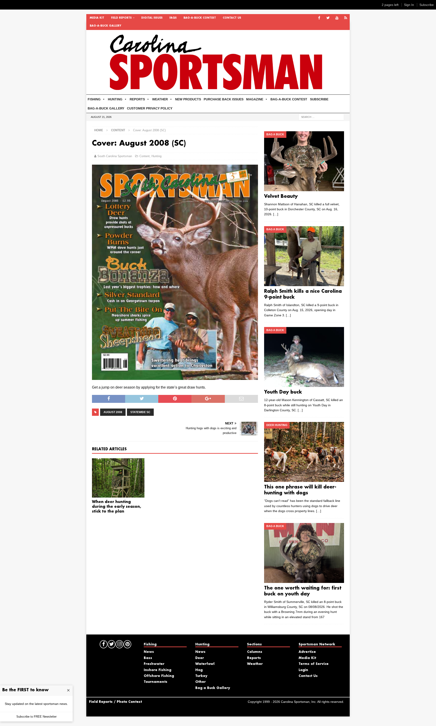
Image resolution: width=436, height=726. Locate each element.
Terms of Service (314, 664)
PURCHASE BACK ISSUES (223, 99)
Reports (254, 658)
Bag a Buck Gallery (212, 688)
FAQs (173, 18)
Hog (199, 670)
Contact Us (232, 18)
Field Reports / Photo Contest (115, 702)
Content (144, 156)
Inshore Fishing (157, 670)
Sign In (409, 5)
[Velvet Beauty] (304, 161)
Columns (254, 652)
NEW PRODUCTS (188, 99)
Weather (255, 664)
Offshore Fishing (159, 676)
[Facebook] (319, 18)
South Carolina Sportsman (114, 156)
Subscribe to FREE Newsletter (36, 716)
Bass (148, 658)
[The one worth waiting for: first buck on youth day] (304, 553)
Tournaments (155, 682)
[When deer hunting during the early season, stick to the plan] (118, 478)
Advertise (307, 652)
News (149, 652)
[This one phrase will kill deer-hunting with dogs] (304, 452)
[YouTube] (337, 18)
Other (200, 682)
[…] (275, 214)
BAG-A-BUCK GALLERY (105, 26)
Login (303, 670)
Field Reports (121, 18)
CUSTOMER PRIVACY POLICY (149, 108)
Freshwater (154, 664)
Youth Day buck (283, 392)
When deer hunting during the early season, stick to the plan (116, 506)
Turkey (201, 676)
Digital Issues (152, 18)
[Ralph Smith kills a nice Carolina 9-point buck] (304, 256)
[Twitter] (328, 18)
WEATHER (160, 99)
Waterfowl (205, 664)
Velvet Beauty (281, 196)
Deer (199, 658)
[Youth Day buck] (304, 357)
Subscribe (426, 5)
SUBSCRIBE (319, 99)
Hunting (156, 156)
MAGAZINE (254, 99)
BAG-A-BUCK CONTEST (199, 18)
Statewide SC (140, 412)
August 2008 (113, 412)
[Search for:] (321, 117)
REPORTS (137, 99)
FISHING (94, 99)
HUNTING (115, 99)
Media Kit (97, 18)
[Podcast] (346, 18)
